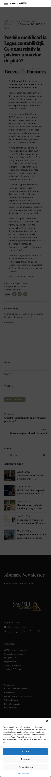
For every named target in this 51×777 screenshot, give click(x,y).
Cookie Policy (23, 773)
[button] (46, 721)
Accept (25, 751)
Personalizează (25, 767)
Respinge (25, 759)
